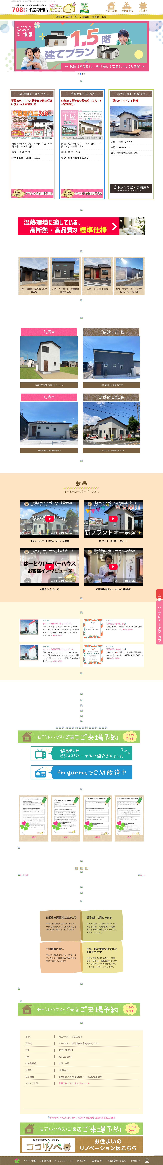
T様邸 (97, 837)
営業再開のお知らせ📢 (116, 624)
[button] (78, 74)
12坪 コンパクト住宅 (97, 289)
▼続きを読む (58, 635)
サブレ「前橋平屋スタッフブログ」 (58, 624)
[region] (81, 48)
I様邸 (33, 837)
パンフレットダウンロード (159, 622)
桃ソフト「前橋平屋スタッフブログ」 (59, 649)
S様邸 (65, 837)
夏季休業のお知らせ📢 (116, 649)
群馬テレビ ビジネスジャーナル (74, 1083)
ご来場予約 (159, 594)
